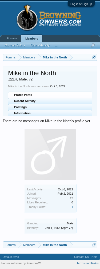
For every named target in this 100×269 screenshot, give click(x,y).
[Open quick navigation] (94, 57)
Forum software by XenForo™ (21, 263)
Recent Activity (24, 101)
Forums (12, 38)
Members (31, 38)
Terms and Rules (88, 263)
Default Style (11, 256)
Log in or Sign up (81, 4)
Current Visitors (15, 45)
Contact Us (81, 256)
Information (22, 113)
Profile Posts (23, 94)
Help (94, 256)
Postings (20, 107)
